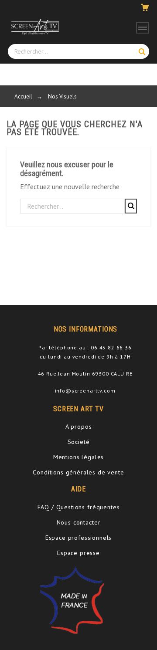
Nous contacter (79, 522)
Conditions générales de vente (78, 472)
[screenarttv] (34, 26)
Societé (79, 442)
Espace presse (78, 553)
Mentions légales (78, 457)
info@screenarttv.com (85, 390)
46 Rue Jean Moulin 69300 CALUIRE (85, 373)
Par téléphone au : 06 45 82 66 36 (85, 347)
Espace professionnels (78, 538)
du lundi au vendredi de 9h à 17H (85, 356)
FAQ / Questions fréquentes (79, 507)
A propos (78, 426)
